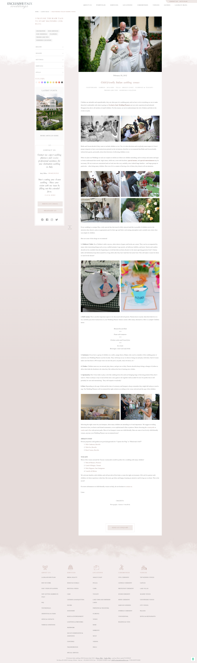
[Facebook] (47, 220)
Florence (96, 613)
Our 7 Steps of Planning (49, 588)
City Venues (144, 605)
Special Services (72, 652)
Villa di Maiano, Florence (93, 462)
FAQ (42, 602)
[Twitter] (56, 220)
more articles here (49, 136)
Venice (95, 619)
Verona (95, 641)
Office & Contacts (47, 619)
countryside (150, 427)
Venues (143, 572)
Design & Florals (73, 583)
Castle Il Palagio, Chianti (93, 465)
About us (46, 572)
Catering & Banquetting (75, 599)
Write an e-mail (50, 204)
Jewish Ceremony (124, 594)
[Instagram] (52, 220)
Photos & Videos (72, 588)
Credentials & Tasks (48, 613)
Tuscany (96, 594)
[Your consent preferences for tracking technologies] (193, 659)
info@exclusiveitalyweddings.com (119, 660)
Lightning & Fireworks (75, 622)
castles (83, 430)
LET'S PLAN (183, 1)
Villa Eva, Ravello (91, 447)
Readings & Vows (124, 622)
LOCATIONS (127, 5)
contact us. (129, 486)
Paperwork (71, 627)
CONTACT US (173, 1)
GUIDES (167, 5)
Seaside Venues (145, 594)
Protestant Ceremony (126, 588)
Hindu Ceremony (124, 599)
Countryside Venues (147, 599)
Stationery (71, 610)
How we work (46, 583)
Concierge (70, 641)
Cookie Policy (107, 658)
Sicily (95, 636)
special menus (132, 160)
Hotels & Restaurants (148, 616)
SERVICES (114, 5)
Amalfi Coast (97, 577)
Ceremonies (124, 572)
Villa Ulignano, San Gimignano (95, 468)
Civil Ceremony (123, 577)
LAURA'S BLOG (181, 5)
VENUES (156, 5)
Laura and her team (48, 577)
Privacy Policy (99, 658)
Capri (94, 588)
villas (89, 430)
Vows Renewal (123, 616)
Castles (142, 583)
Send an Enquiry (120, 527)
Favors (69, 605)
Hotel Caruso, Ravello (92, 450)
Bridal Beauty (72, 577)
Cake (69, 594)
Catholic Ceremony (125, 583)
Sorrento (96, 630)
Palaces (142, 610)
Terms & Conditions (48, 624)
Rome (94, 624)
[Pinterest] (42, 220)
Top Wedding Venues (147, 577)
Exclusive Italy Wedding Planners (119, 105)
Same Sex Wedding (124, 605)
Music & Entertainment (75, 616)
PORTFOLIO (101, 5)
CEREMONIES (142, 5)
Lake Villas (144, 588)
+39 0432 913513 (53, 173)
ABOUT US (87, 5)
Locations (98, 572)
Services (71, 572)
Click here (50, 195)
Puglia (95, 583)
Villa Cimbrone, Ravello (92, 444)
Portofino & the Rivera (101, 608)
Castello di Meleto (91, 471)
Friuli (95, 647)
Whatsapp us (50, 210)
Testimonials (46, 608)
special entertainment (147, 160)
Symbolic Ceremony (125, 610)
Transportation (72, 647)
